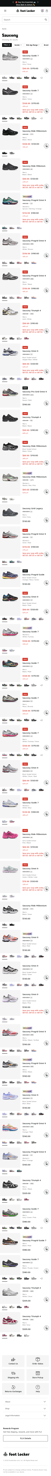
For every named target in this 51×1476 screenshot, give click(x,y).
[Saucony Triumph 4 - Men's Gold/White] (12, 1200)
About (7, 1402)
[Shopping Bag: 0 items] (47, 10)
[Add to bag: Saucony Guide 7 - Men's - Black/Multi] (46, 677)
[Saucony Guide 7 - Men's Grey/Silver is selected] (4, 78)
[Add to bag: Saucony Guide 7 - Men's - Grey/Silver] (46, 70)
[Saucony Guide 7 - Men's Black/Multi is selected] (4, 685)
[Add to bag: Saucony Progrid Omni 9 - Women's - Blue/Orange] (46, 1163)
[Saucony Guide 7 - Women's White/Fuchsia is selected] (4, 650)
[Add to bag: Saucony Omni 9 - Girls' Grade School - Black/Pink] (46, 1011)
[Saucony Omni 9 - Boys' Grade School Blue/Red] (26, 379)
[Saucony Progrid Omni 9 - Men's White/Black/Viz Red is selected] (4, 1051)
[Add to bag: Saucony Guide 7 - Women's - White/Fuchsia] (46, 642)
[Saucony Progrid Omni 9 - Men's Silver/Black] (12, 263)
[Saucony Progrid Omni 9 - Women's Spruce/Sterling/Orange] (12, 562)
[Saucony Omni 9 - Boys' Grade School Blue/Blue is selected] (4, 1114)
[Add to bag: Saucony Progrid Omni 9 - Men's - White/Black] (46, 1075)
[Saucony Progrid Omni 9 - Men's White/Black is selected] (4, 1082)
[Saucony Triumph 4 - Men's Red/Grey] (26, 338)
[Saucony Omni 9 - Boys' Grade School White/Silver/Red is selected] (4, 790)
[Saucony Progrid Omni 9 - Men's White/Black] (26, 263)
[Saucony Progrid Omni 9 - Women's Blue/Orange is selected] (4, 1171)
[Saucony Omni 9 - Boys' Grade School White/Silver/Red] (34, 379)
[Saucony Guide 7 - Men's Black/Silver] (34, 78)
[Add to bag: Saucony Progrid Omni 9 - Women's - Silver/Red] (46, 554)
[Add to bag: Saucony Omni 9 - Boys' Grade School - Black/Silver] (46, 977)
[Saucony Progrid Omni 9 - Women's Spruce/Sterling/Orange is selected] (4, 228)
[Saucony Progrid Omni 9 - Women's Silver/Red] (12, 228)
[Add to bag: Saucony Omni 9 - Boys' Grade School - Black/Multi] (46, 611)
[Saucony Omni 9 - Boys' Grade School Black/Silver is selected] (4, 985)
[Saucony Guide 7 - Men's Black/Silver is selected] (4, 118)
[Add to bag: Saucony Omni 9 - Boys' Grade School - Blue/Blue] (46, 1106)
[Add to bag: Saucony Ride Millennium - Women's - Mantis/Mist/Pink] (46, 491)
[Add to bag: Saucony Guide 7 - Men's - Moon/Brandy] (46, 712)
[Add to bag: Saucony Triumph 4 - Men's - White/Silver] (46, 1299)
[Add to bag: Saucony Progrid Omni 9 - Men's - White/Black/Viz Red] (46, 1043)
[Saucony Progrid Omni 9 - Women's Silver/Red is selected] (4, 562)
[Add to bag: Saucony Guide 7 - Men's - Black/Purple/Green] (46, 1271)
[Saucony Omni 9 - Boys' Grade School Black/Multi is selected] (4, 619)
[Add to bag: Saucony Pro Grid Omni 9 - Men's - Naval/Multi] (46, 403)
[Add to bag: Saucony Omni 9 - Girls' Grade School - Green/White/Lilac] (46, 888)
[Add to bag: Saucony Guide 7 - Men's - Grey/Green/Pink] (46, 1220)
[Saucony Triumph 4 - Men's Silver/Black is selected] (4, 1200)
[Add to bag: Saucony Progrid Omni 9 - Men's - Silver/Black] (46, 290)
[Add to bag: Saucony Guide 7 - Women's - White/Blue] (46, 814)
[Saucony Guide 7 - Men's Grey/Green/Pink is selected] (4, 1228)
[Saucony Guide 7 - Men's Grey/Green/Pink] (19, 78)
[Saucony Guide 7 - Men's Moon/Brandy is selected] (4, 720)
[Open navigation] (5, 10)
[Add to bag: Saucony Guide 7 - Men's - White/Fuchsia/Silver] (46, 747)
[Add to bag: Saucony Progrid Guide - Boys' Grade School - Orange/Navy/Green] (46, 582)
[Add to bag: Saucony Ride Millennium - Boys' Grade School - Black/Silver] (46, 463)
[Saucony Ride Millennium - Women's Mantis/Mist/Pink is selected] (4, 499)
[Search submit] (46, 20)
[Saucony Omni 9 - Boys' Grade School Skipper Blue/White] (34, 619)
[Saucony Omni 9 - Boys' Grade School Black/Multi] (41, 379)
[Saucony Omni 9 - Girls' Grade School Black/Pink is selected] (4, 1019)
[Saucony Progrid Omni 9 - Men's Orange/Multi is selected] (4, 1142)
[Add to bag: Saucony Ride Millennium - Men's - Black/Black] (46, 145)
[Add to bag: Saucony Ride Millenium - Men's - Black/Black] (46, 186)
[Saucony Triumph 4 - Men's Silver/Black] (12, 338)
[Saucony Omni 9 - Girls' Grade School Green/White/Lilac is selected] (4, 896)
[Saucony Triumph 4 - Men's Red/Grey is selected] (4, 1335)
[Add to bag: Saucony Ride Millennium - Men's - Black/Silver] (46, 917)
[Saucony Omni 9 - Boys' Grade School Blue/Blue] (19, 379)
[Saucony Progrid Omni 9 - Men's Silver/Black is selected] (4, 298)
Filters (6, 45)
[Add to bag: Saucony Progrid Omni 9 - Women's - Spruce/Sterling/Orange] (46, 220)
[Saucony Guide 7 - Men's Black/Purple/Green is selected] (4, 1279)
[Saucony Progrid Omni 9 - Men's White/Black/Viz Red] (19, 263)
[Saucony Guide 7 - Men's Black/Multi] (26, 78)
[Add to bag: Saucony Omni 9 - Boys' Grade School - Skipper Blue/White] (46, 371)
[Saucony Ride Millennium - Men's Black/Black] (12, 925)
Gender (17, 45)
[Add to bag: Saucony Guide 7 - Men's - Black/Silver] (46, 111)
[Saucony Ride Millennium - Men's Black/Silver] (12, 153)
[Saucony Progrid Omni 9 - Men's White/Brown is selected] (4, 263)
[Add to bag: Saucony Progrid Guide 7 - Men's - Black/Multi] (46, 1248)
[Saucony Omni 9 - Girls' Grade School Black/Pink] (12, 896)
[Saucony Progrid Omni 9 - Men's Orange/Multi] (34, 263)
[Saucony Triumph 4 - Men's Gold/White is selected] (4, 338)
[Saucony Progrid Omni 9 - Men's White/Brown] (12, 298)
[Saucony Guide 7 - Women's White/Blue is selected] (4, 821)
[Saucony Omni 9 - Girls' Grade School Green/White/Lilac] (12, 1019)
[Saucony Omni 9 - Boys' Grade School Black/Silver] (12, 379)
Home (4, 29)
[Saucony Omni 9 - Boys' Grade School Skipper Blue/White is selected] (4, 379)
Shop (7, 1408)
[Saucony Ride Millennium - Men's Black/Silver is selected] (4, 925)
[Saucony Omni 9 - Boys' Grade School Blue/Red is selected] (4, 956)
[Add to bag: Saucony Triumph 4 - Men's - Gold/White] (46, 331)
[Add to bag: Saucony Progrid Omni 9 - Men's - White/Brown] (46, 255)
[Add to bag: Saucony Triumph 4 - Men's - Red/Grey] (46, 1328)
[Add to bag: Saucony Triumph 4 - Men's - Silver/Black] (46, 1192)
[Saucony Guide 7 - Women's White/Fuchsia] (12, 821)
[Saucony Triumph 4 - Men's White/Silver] (19, 338)
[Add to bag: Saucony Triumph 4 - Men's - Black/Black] (46, 432)
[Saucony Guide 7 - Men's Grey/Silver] (34, 118)
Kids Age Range (32, 45)
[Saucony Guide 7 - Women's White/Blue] (12, 650)
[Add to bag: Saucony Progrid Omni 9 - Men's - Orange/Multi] (46, 1135)
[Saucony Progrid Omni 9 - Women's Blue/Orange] (19, 228)
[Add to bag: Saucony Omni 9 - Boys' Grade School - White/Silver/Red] (46, 782)
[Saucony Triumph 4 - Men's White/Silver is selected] (4, 1307)
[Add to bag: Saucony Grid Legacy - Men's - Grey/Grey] (46, 520)
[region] (25, 3)
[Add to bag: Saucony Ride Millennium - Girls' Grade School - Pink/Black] (46, 854)
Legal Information (12, 1415)
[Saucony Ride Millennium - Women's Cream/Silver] (12, 499)
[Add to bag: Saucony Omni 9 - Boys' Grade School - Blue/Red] (46, 949)
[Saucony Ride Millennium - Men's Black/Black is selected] (4, 153)
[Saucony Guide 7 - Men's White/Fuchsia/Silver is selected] (4, 755)
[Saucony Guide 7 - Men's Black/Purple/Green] (12, 78)
